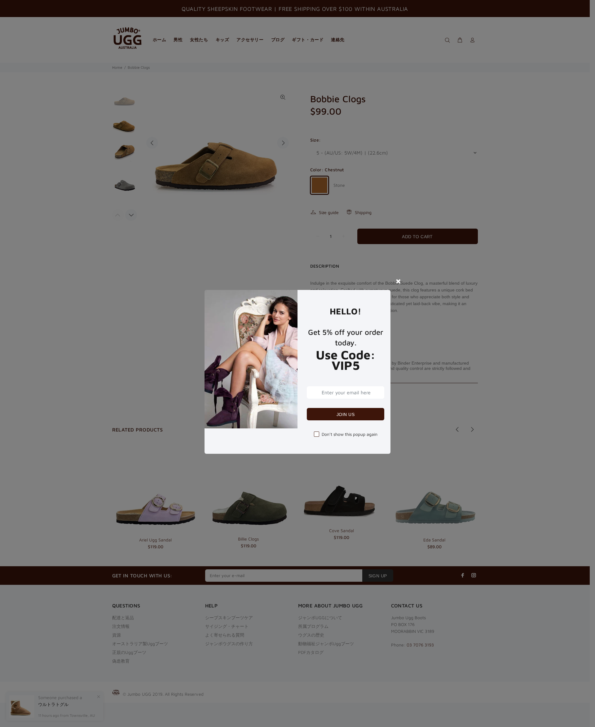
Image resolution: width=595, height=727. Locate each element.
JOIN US (346, 414)
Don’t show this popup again (349, 434)
